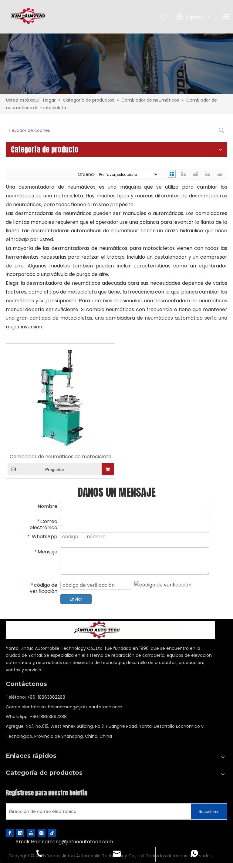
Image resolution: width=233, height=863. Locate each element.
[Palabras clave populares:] (221, 130)
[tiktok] (52, 833)
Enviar (76, 599)
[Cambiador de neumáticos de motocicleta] (60, 397)
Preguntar (54, 469)
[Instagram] (42, 833)
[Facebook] (10, 833)
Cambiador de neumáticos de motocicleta (60, 457)
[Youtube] (31, 833)
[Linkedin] (20, 833)
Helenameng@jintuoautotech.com (85, 707)
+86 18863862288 (48, 717)
